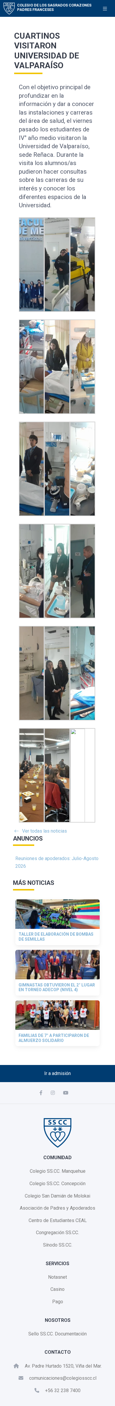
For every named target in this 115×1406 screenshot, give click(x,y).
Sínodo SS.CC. (57, 1245)
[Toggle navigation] (104, 8)
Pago (57, 1301)
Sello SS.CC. (41, 1334)
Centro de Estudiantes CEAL (58, 1220)
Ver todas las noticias (44, 831)
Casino (57, 1289)
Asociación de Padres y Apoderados (57, 1208)
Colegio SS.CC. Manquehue (58, 1171)
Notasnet (57, 1277)
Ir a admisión (57, 1073)
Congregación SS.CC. (57, 1232)
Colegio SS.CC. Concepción (57, 1183)
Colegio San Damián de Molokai (57, 1196)
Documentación (71, 1334)
